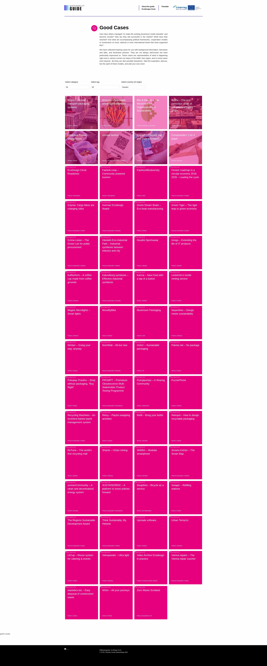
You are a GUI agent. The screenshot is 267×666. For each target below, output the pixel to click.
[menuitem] (148, 6)
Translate (165, 6)
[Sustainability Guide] (74, 8)
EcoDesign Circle (149, 9)
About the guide (148, 6)
